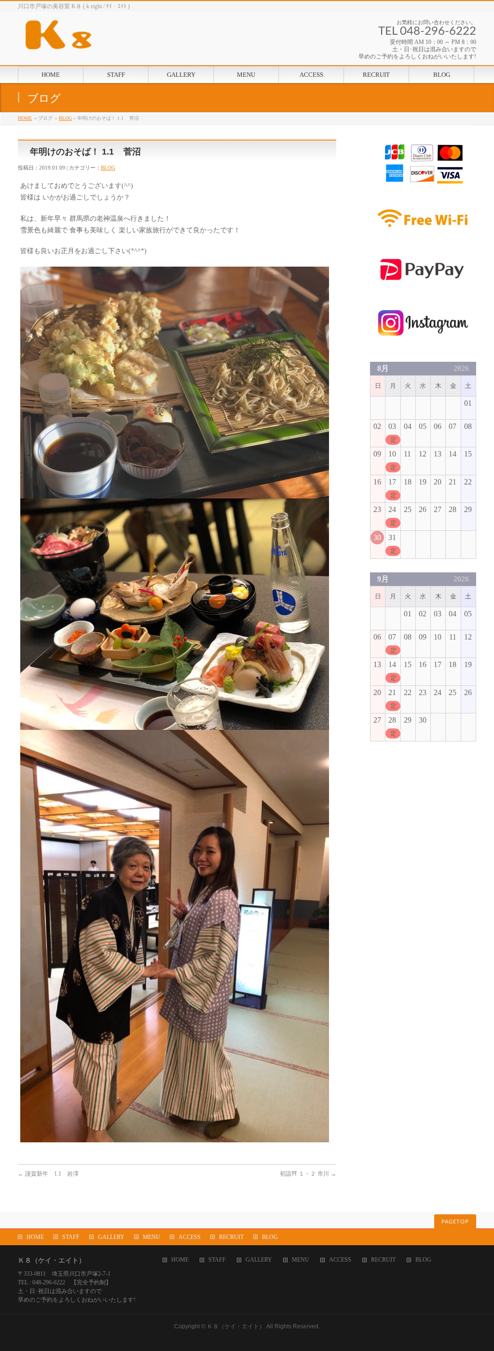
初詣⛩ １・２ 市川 (308, 1173)
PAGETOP (455, 1221)
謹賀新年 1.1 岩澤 (48, 1173)
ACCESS (189, 1237)
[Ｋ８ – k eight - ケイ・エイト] (102, 38)
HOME (25, 118)
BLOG (65, 118)
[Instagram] (423, 342)
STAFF (71, 1237)
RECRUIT (231, 1237)
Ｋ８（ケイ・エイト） (236, 1326)
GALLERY (111, 1237)
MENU (151, 1237)
